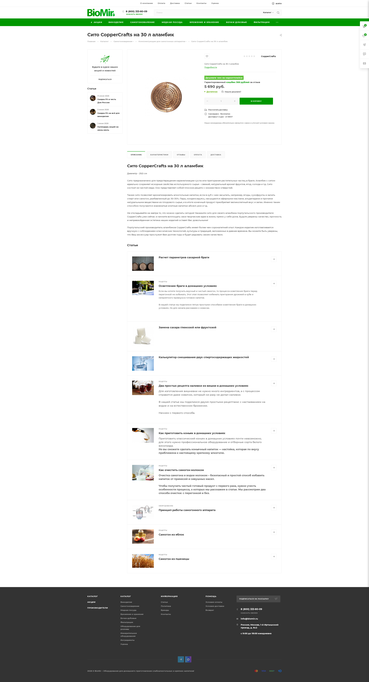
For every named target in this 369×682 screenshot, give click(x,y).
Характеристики (159, 155)
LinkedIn (188, 659)
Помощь (211, 596)
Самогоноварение (130, 606)
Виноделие (126, 602)
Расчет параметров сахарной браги (184, 257)
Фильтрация (127, 622)
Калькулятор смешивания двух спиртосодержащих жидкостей (204, 357)
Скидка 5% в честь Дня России (106, 101)
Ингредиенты (127, 640)
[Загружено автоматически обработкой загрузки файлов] (165, 96)
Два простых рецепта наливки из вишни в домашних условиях (203, 385)
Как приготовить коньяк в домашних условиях (192, 433)
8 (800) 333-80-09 (136, 11)
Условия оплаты (214, 602)
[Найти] (278, 13)
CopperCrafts (268, 56)
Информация (169, 596)
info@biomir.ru (249, 618)
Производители (97, 608)
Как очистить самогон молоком (181, 470)
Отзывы (181, 155)
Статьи (91, 88)
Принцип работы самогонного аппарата (187, 510)
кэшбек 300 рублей (238, 82)
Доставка (216, 155)
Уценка (124, 644)
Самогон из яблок (171, 534)
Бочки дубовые (128, 618)
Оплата (198, 155)
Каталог (92, 596)
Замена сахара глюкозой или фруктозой (187, 327)
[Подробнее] (274, 259)
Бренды (165, 610)
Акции (91, 602)
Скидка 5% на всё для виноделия (108, 114)
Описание (136, 155)
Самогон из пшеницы (174, 559)
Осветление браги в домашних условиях (188, 286)
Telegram (181, 659)
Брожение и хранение (132, 614)
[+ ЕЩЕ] (277, 22)
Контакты (166, 614)
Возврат (210, 610)
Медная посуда (128, 610)
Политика (166, 606)
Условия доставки (215, 606)
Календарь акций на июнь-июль (107, 128)
